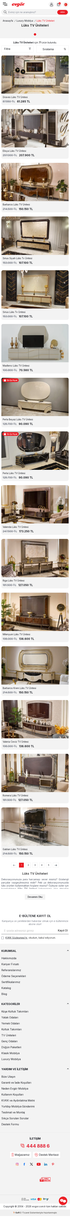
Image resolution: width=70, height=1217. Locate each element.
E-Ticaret (24, 1212)
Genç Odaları (9, 1041)
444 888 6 (38, 1146)
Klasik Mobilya (10, 1053)
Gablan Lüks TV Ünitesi (15, 849)
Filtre (7, 49)
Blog (4, 994)
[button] (35, 34)
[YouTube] (38, 1164)
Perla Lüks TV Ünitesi (14, 473)
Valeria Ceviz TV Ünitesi (16, 741)
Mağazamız (22, 1154)
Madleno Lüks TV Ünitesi (16, 365)
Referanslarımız (11, 970)
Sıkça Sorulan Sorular (15, 1118)
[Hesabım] (51, 4)
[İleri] (56, 865)
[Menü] (5, 5)
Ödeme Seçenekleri (13, 976)
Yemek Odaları (10, 1023)
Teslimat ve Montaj (13, 1112)
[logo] (18, 5)
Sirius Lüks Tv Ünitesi (14, 312)
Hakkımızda (8, 958)
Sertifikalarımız (10, 982)
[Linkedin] (45, 1164)
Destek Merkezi (49, 1154)
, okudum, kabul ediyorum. (30, 937)
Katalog (6, 988)
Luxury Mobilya (24, 20)
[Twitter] (31, 1164)
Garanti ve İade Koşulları (16, 1082)
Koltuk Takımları (11, 1029)
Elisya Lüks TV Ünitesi (14, 151)
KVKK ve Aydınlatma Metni (18, 1100)
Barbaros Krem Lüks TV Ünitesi (19, 688)
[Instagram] (17, 1164)
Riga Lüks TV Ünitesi (13, 580)
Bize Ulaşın (8, 1076)
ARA (62, 12)
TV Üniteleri (8, 1035)
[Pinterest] (53, 1164)
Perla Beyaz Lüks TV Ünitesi (18, 419)
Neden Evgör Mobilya (14, 1088)
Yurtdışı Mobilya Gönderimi (17, 1106)
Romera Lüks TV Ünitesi (15, 795)
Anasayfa (8, 20)
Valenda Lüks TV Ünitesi (16, 527)
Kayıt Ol (63, 930)
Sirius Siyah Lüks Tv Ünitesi (17, 258)
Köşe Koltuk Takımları (14, 1011)
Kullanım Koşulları (12, 1094)
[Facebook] (24, 1164)
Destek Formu (10, 1124)
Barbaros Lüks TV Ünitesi (16, 204)
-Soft (16, 1212)
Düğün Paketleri (11, 1047)
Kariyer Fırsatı (10, 964)
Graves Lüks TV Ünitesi (15, 97)
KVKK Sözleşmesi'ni (16, 937)
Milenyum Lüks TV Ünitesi (16, 634)
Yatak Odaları (9, 1017)
